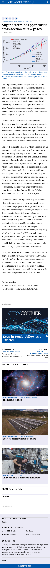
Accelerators (8, 352)
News (31, 22)
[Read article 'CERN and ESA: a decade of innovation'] (25, 461)
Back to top (25, 566)
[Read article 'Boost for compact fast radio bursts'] (25, 422)
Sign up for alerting (33, 534)
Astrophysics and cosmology (15, 22)
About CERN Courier (9, 531)
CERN (4, 560)
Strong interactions (36, 352)
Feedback (29, 531)
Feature (33, 397)
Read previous (8, 349)
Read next (43, 349)
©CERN (4, 522)
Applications (8, 475)
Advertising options (9, 534)
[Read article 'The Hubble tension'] (25, 383)
